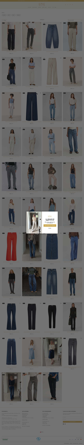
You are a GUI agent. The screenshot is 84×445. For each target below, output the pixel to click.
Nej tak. (50, 228)
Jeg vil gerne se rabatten (50, 225)
